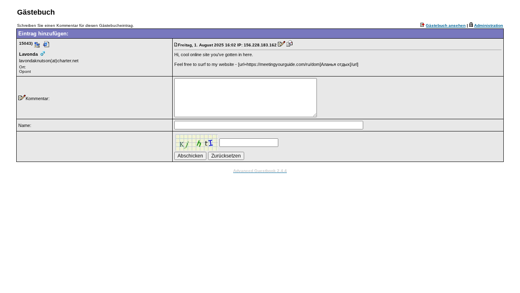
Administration (488, 25)
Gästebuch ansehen (446, 25)
